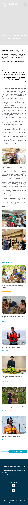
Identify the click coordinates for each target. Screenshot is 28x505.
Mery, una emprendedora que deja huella (12, 286)
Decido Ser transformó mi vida (11, 436)
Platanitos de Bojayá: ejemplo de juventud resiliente (12, 377)
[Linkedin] (13, 485)
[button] (25, 4)
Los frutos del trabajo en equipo (11, 347)
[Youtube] (13, 490)
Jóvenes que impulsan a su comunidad (13, 407)
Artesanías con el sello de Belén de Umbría (12, 317)
